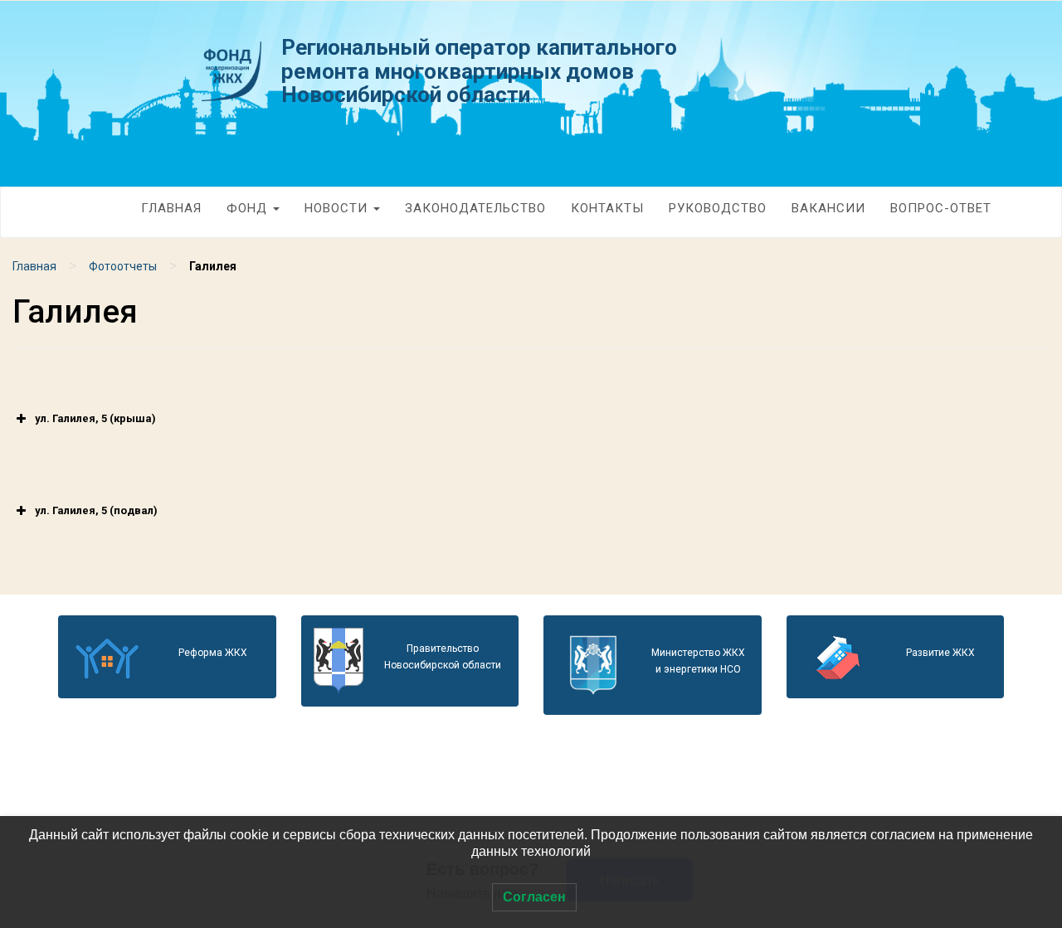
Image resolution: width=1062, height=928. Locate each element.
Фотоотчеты (123, 266)
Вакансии (828, 208)
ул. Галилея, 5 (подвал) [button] (96, 510)
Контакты (607, 208)
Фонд (249, 208)
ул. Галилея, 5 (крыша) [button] (95, 418)
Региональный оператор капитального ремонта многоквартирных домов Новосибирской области (479, 71)
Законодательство (475, 208)
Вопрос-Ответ (940, 208)
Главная (171, 208)
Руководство (718, 208)
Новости (338, 208)
